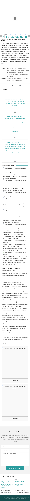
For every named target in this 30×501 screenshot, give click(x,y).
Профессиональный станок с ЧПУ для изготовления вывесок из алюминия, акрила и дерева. (22, 491)
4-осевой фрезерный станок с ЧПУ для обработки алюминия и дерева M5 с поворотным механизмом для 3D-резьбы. (7, 491)
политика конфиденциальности (18, 498)
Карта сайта (7, 498)
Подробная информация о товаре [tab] (15, 86)
